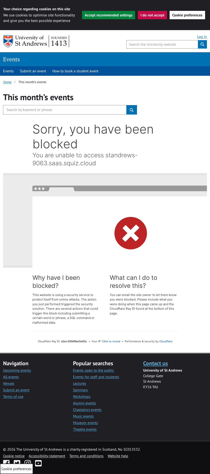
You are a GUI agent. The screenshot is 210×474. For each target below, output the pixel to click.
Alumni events (84, 403)
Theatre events (85, 429)
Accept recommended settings (108, 15)
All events (11, 376)
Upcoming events (17, 370)
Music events (83, 416)
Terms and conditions (86, 456)
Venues (8, 383)
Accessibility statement (47, 456)
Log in (202, 36)
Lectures (79, 383)
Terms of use (13, 396)
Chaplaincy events (87, 409)
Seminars (80, 390)
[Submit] (131, 110)
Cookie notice (14, 456)
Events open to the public (93, 370)
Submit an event (33, 71)
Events (11, 59)
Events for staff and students (96, 376)
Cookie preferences (187, 15)
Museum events (85, 422)
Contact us (155, 363)
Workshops (81, 396)
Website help (118, 456)
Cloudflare (165, 341)
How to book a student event (75, 71)
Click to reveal (111, 341)
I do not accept (152, 15)
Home (7, 82)
